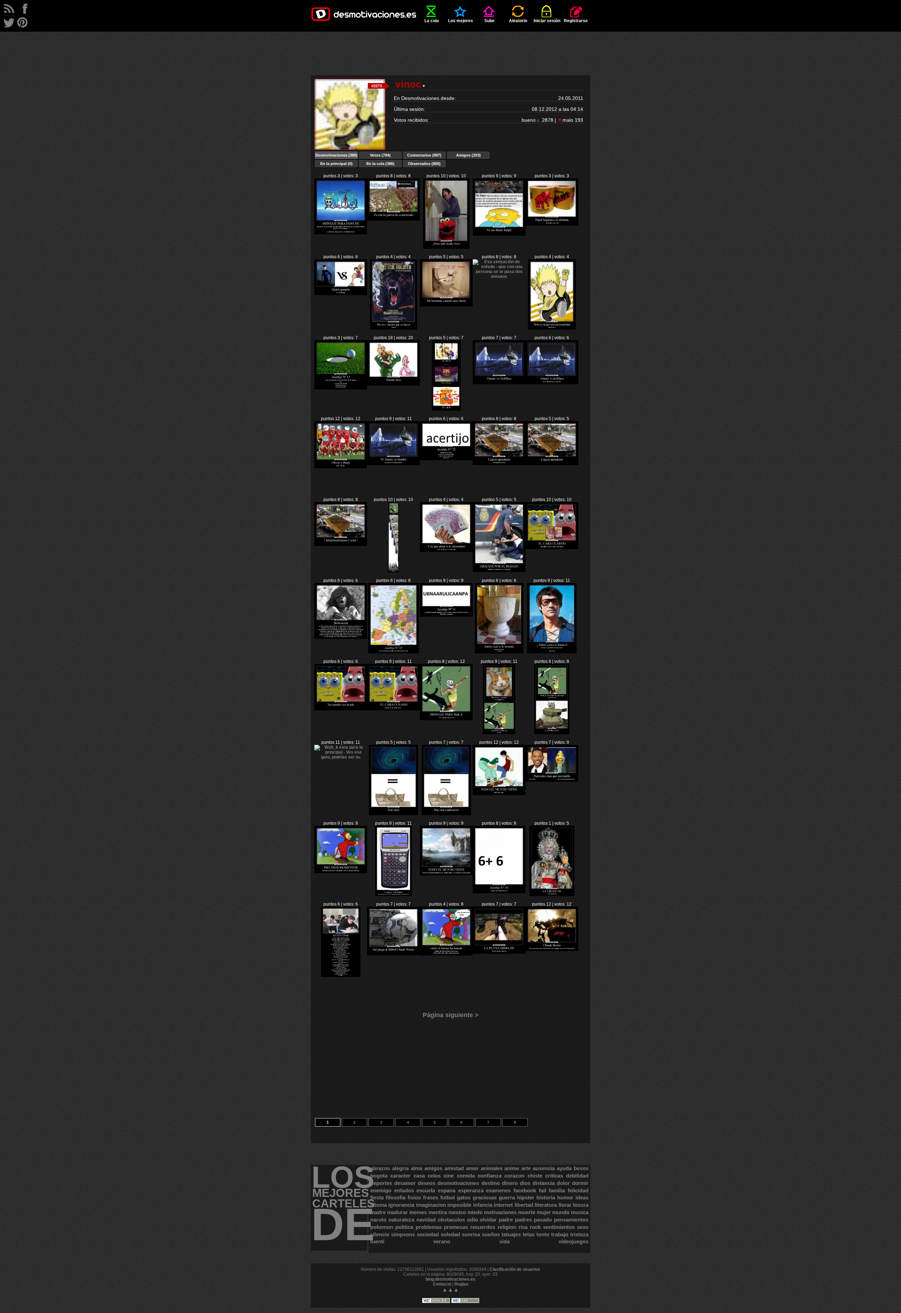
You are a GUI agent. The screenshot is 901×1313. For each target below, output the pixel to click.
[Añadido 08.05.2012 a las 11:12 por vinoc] (499, 234)
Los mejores (460, 20)
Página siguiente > (451, 1015)
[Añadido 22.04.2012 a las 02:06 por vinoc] (551, 382)
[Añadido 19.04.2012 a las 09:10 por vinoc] (551, 463)
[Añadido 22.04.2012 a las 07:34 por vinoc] (499, 382)
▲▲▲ (450, 1290)
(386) (336, 155)
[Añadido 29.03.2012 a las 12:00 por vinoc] (551, 894)
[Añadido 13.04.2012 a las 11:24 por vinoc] (499, 570)
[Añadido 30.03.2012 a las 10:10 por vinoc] (499, 891)
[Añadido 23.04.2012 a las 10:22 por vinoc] (446, 409)
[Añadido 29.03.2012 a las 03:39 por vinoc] (393, 953)
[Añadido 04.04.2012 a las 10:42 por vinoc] (393, 813)
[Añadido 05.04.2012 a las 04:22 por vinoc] (499, 732)
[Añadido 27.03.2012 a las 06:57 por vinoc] (499, 952)
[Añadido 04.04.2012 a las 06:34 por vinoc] (446, 813)
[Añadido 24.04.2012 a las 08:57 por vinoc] (340, 388)
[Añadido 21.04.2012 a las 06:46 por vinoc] (393, 463)
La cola (431, 20)
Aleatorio (518, 20)
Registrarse (576, 20)
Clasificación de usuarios (515, 1269)
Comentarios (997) (424, 155)
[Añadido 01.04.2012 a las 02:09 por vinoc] (340, 871)
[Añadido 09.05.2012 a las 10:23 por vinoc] (446, 247)
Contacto (442, 1284)
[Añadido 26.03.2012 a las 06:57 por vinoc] (551, 949)
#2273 (376, 86)
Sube (489, 20)
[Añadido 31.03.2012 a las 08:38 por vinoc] (393, 894)
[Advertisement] (450, 47)
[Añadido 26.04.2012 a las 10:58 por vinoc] (499, 276)
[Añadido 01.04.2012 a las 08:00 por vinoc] (551, 780)
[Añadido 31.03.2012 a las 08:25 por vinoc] (446, 873)
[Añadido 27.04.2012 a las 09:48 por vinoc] (446, 305)
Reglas (461, 1284)
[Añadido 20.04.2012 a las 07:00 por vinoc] (499, 463)
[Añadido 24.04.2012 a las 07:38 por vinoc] (393, 384)
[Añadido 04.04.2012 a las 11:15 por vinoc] (340, 757)
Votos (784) (380, 155)
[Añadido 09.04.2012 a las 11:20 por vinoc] (446, 615)
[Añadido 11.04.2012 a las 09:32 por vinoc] (551, 547)
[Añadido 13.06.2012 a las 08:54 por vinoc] (393, 219)
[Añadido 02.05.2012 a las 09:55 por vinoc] (551, 224)
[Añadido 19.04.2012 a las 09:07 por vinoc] (340, 544)
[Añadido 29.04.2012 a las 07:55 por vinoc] (393, 328)
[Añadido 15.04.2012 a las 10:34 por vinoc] (446, 550)
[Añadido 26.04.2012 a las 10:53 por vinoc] (552, 328)
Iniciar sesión (547, 20)
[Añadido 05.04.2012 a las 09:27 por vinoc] (446, 718)
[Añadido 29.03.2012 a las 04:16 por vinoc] (341, 975)
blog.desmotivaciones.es (450, 1279)
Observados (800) (424, 163)
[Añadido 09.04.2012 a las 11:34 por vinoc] (393, 651)
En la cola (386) (380, 163)
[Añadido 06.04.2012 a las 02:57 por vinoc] (340, 708)
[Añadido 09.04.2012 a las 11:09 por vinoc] (499, 651)
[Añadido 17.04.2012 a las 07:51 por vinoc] (393, 571)
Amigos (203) (468, 155)
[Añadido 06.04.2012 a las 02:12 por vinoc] (393, 708)
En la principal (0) (336, 163)
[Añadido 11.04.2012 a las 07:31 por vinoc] (340, 637)
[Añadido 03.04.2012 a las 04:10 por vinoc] (499, 793)
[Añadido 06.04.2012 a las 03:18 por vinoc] (552, 651)
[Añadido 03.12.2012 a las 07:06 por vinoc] (340, 232)
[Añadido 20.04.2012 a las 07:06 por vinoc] (446, 458)
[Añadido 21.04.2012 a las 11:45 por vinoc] (340, 466)
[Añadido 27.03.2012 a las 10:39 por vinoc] (446, 954)
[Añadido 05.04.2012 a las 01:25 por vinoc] (551, 732)
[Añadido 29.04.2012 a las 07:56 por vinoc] (340, 293)
